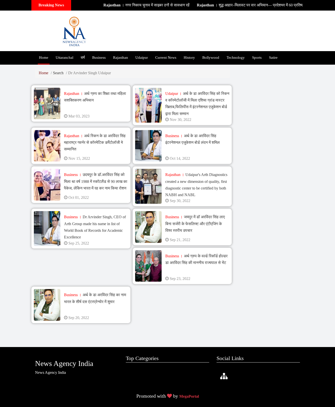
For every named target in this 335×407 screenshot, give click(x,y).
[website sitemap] (224, 376)
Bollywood (210, 57)
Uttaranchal (64, 57)
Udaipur (141, 57)
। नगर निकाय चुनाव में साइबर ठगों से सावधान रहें (138, 5)
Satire (273, 57)
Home (43, 57)
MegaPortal (189, 396)
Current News (165, 57)
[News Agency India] (74, 30)
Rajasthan (120, 57)
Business (99, 57)
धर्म (83, 57)
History (189, 57)
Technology (236, 57)
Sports (257, 57)
